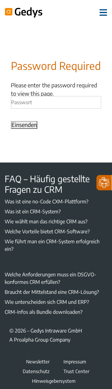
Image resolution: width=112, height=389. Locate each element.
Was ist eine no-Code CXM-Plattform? (46, 201)
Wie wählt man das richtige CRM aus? (46, 221)
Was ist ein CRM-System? (33, 211)
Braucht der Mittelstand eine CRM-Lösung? (52, 292)
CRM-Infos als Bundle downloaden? (43, 312)
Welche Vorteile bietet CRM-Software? (47, 231)
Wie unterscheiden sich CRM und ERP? (47, 302)
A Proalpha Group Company (39, 340)
